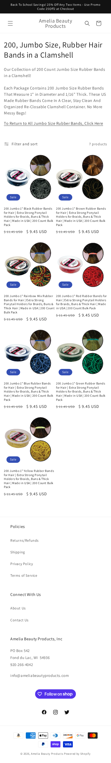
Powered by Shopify (77, 753)
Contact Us (19, 620)
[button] (10, 23)
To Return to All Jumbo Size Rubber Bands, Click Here (53, 123)
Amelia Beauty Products (47, 753)
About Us (18, 608)
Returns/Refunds (24, 540)
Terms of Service (23, 575)
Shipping (17, 552)
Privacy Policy (21, 563)
